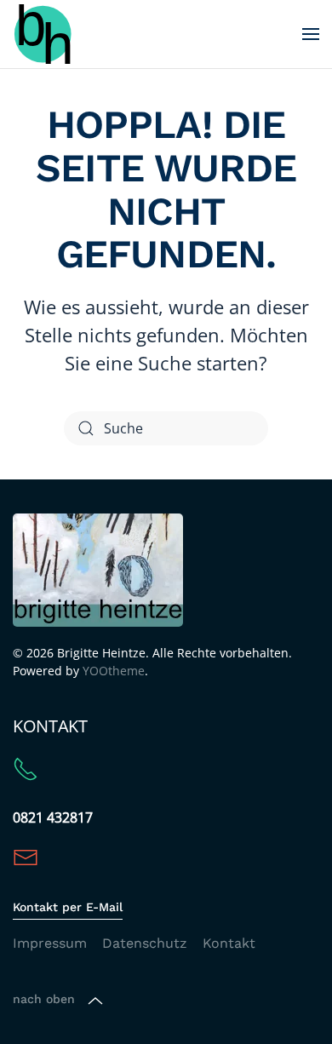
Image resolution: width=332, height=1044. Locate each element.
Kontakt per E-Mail (68, 907)
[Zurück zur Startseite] (42, 34)
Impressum (50, 943)
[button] (310, 34)
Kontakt (229, 943)
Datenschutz (144, 943)
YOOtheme (114, 671)
